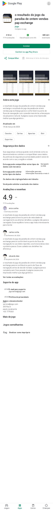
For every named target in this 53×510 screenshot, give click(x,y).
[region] (26, 36)
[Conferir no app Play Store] (26, 52)
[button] (34, 38)
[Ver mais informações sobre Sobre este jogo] (49, 100)
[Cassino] (8, 133)
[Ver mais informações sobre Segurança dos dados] (49, 146)
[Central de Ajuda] (43, 3)
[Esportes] (9, 139)
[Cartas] (20, 133)
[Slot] (42, 133)
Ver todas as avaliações (13, 277)
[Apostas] (31, 133)
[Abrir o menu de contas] (49, 3)
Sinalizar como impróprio (16, 332)
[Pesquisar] (37, 3)
